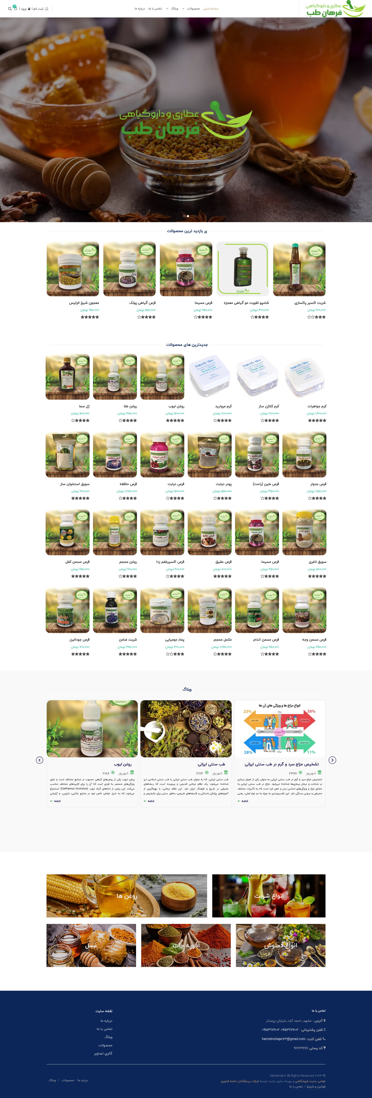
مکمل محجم (223, 639)
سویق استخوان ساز (75, 484)
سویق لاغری (317, 562)
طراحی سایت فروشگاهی (310, 1081)
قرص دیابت (176, 484)
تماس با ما (104, 1029)
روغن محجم (128, 562)
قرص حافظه (128, 484)
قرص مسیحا (260, 303)
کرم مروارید (223, 406)
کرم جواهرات (317, 406)
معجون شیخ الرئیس (141, 303)
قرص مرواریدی (88, 303)
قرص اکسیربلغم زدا (170, 562)
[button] (188, 216)
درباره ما (106, 1021)
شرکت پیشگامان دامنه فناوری (240, 1081)
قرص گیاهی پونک (199, 303)
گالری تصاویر (103, 1053)
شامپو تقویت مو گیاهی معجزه (303, 303)
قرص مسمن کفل (77, 562)
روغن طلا (130, 406)
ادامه (245, 801)
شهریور (311, 773)
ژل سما (84, 406)
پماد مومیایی (174, 639)
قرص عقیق (223, 562)
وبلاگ (108, 1037)
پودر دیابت (224, 484)
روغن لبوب (176, 406)
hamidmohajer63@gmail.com (283, 1039)
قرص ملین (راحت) (266, 484)
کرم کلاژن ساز (269, 406)
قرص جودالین (80, 639)
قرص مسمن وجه (314, 639)
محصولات (105, 1045)
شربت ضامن (128, 639)
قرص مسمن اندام (266, 639)
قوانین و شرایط (316, 1086)
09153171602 (290, 1030)
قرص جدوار (318, 484)
